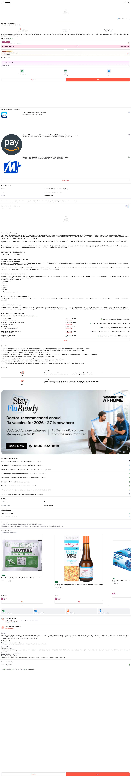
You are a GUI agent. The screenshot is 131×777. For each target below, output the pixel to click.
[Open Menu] (2, 2)
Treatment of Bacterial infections (11, 254)
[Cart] (128, 2)
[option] (6, 201)
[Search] (124, 2)
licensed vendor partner (7, 650)
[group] (65, 10)
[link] (8, 3)
